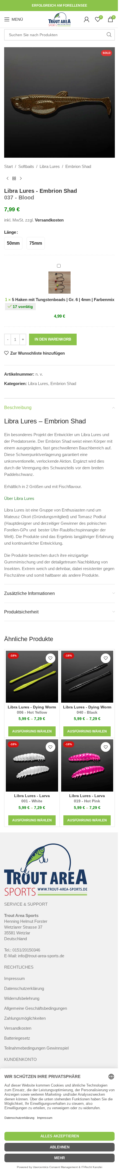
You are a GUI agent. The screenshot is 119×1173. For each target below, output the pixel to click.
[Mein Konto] (86, 19)
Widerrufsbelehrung (21, 998)
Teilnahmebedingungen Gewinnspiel (36, 1048)
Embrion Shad (78, 166)
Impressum (14, 978)
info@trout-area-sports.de (41, 955)
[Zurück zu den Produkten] (14, 178)
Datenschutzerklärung (24, 988)
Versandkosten (49, 220)
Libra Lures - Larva (32, 798)
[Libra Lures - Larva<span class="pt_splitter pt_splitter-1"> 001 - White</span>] (32, 765)
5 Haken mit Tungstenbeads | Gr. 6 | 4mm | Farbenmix (63, 299)
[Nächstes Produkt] (20, 178)
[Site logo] (59, 19)
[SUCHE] (109, 35)
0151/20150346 (26, 950)
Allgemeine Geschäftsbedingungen (35, 1008)
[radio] (13, 243)
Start (8, 166)
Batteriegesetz (17, 1038)
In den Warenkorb (53, 339)
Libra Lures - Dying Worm (32, 710)
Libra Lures (50, 166)
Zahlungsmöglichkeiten (25, 1018)
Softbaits (26, 166)
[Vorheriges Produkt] (7, 178)
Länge (10, 232)
